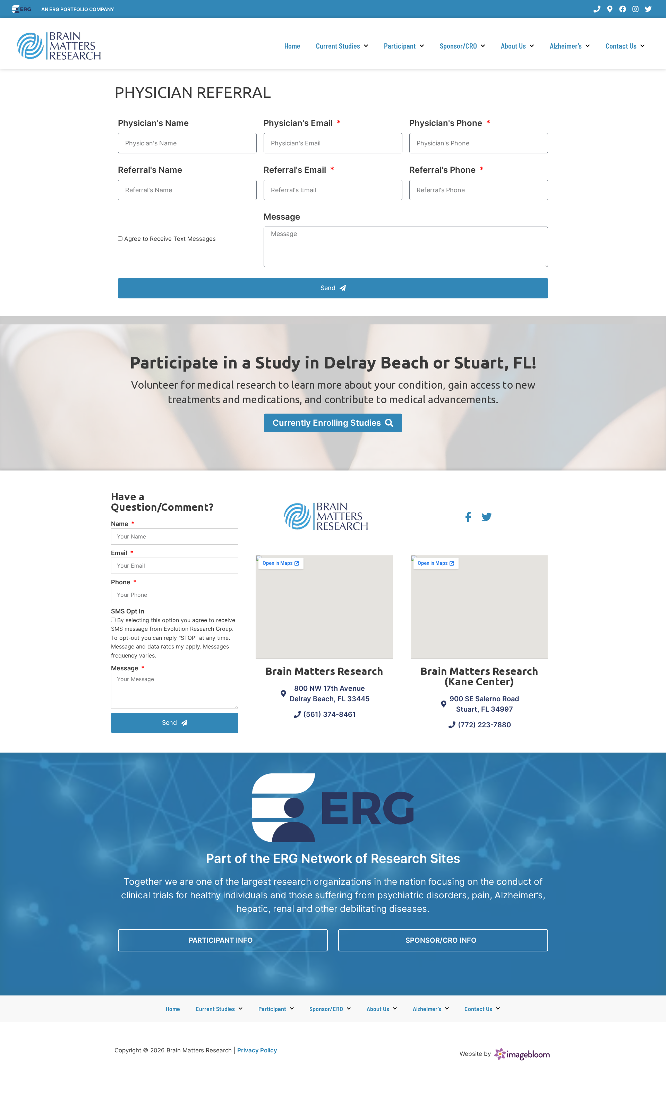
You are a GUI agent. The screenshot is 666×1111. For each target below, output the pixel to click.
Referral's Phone (443, 170)
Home (292, 46)
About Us (513, 46)
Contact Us (621, 46)
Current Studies (338, 46)
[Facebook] (622, 9)
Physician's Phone (446, 123)
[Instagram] (635, 9)
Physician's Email (299, 123)
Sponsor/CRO (458, 46)
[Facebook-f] (468, 517)
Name (120, 523)
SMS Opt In (127, 611)
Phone (121, 582)
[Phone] (597, 9)
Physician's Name (153, 123)
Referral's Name (150, 170)
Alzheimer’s (566, 46)
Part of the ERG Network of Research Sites (333, 858)
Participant (400, 46)
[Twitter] (648, 9)
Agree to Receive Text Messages (170, 238)
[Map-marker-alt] (609, 9)
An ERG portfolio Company (77, 9)
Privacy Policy (257, 1050)
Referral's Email (296, 170)
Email (120, 553)
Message (282, 217)
